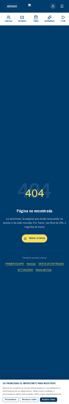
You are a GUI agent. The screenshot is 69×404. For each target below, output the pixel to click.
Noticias (31, 263)
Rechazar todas (29, 400)
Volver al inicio (37, 238)
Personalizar (10, 400)
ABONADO (12, 6)
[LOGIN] (53, 6)
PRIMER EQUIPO (14, 263)
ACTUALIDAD (25, 270)
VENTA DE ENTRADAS (51, 263)
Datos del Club (44, 270)
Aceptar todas (48, 400)
